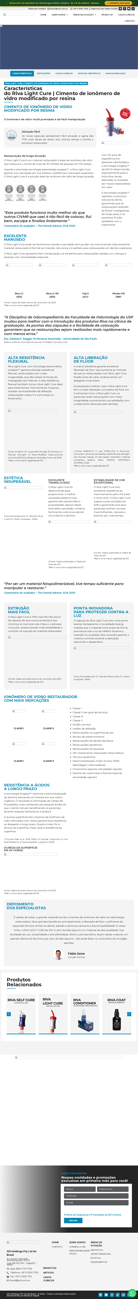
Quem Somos (58, 15)
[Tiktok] (133, 8)
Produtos (107, 15)
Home (43, 15)
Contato (130, 21)
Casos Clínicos (126, 15)
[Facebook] (120, 8)
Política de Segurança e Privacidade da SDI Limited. (92, 1215)
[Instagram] (124, 8)
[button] (129, 1014)
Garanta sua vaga (120, 3)
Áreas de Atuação (83, 15)
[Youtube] (128, 8)
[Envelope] (123, 1295)
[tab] (22, 73)
